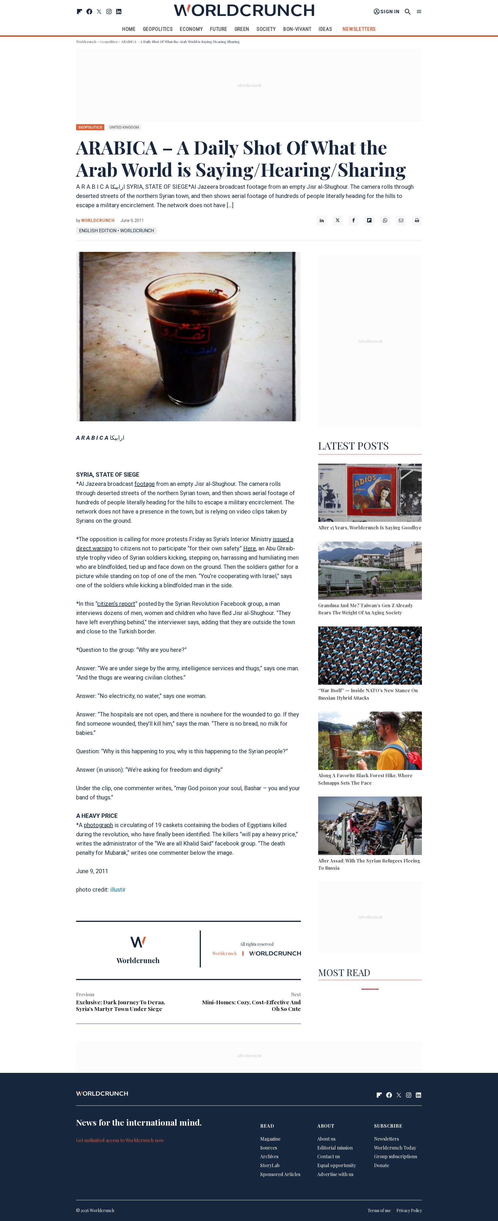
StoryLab (270, 1165)
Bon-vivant (297, 29)
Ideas (325, 29)
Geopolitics (158, 29)
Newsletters (359, 29)
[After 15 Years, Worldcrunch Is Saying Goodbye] (370, 494)
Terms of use (379, 1210)
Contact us (328, 1156)
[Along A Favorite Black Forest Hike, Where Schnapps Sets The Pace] (370, 742)
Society (266, 29)
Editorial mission (335, 1148)
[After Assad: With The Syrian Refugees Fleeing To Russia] (370, 827)
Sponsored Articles (280, 1174)
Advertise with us (335, 1174)
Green (242, 29)
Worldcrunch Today (395, 1148)
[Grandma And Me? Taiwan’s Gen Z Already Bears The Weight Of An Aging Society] (370, 571)
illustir (118, 889)
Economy (191, 29)
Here (249, 548)
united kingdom (124, 127)
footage (145, 483)
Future (218, 29)
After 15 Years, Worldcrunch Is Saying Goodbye (369, 527)
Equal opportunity (336, 1165)
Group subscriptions (395, 1156)
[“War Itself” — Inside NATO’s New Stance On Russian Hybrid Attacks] (370, 656)
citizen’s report (116, 603)
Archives (269, 1156)
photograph (98, 825)
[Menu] (419, 11)
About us (326, 1139)
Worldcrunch (86, 41)
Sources (268, 1148)
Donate (381, 1165)
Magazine (270, 1139)
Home (129, 29)
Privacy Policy (409, 1210)
